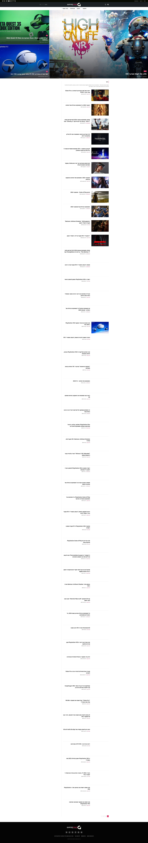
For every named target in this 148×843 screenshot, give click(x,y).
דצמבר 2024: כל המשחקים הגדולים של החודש (78, 105)
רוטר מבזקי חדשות (90, 836)
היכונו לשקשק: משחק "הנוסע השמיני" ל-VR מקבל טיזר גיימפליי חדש (77, 512)
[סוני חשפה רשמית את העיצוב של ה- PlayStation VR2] (100, 792)
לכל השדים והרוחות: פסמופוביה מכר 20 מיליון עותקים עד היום (78, 135)
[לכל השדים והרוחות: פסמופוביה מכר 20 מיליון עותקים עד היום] (100, 139)
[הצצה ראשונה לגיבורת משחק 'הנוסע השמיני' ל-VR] (100, 342)
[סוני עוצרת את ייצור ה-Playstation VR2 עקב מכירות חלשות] (100, 647)
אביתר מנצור (88, 428)
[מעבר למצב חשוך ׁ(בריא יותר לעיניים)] (105, 4)
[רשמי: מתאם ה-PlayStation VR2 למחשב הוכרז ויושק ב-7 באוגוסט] (100, 473)
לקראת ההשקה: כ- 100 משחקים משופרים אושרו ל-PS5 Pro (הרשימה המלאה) (76, 149)
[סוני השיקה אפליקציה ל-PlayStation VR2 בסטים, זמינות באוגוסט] (100, 356)
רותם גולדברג (88, 123)
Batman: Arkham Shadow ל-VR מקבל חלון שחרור (78, 440)
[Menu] (108, 4)
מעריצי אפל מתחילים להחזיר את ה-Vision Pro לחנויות (78, 672)
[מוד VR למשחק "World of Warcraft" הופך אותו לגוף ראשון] (100, 603)
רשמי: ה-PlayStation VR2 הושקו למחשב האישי (77, 279)
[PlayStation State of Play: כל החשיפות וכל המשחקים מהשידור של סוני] (100, 502)
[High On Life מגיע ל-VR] (98, 44)
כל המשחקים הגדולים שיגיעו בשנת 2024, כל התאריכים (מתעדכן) (78, 614)
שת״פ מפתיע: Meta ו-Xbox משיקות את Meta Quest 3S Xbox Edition (27, 39)
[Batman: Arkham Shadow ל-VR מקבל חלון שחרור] (100, 444)
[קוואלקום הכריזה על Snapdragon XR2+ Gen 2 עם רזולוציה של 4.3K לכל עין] (100, 690)
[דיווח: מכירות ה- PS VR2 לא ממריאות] (100, 748)
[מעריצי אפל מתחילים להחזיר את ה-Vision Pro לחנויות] (100, 676)
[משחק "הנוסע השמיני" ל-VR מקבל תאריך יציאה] (100, 269)
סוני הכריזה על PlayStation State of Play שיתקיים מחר (78, 541)
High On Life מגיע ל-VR (136, 74)
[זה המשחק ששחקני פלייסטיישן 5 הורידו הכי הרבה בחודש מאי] (100, 414)
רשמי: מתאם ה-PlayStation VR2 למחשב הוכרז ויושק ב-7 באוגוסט (77, 469)
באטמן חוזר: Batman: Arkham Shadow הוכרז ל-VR (77, 585)
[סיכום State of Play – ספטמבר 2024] (100, 197)
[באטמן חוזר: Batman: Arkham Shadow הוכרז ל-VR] (100, 589)
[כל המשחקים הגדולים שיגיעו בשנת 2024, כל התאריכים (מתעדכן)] (100, 618)
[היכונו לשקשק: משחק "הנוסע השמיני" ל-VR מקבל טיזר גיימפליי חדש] (100, 516)
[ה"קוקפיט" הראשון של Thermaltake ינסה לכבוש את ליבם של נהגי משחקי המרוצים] (100, 560)
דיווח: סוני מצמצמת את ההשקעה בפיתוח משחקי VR (77, 396)
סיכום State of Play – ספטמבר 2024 (80, 192)
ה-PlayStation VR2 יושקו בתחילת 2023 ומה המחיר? (78, 759)
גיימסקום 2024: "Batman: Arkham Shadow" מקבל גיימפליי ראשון (77, 222)
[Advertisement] (49, 89)
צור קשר (141, 1)
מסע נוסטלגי (145, 76)
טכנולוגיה (72, 8)
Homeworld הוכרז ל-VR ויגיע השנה (80, 628)
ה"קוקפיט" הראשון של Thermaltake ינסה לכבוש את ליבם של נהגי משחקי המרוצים (77, 556)
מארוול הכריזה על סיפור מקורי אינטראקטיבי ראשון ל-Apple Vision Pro (77, 570)
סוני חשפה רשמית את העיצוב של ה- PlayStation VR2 (77, 788)
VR (46, 35)
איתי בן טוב (46, 42)
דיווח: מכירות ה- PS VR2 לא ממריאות (80, 744)
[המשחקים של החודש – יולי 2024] (100, 385)
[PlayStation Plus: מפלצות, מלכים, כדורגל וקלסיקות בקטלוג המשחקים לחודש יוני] (100, 429)
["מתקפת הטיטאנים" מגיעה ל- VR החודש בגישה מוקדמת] (100, 371)
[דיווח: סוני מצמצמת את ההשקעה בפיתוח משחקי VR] (100, 400)
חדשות (84, 8)
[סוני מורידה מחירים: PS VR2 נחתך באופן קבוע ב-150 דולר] (24, 61)
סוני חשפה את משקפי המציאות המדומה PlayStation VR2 (79, 802)
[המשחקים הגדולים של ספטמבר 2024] (100, 211)
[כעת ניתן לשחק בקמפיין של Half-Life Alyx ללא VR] (100, 734)
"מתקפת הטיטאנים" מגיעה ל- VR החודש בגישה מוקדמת (77, 367)
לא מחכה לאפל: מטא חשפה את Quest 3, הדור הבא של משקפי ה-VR (76, 715)
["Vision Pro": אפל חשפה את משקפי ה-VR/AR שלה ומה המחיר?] (100, 705)
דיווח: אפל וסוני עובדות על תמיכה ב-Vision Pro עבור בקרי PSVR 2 (77, 91)
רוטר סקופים (83, 836)
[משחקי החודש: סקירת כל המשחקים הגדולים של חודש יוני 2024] (100, 487)
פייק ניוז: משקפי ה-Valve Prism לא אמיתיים (78, 657)
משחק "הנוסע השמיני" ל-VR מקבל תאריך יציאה (77, 265)
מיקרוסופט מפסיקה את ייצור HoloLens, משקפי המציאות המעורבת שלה (77, 164)
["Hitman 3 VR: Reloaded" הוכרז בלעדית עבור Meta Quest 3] (100, 458)
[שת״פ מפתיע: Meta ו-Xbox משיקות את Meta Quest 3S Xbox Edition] (24, 27)
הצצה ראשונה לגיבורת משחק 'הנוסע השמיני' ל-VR (76, 337)
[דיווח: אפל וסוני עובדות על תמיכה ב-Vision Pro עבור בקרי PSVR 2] (100, 95)
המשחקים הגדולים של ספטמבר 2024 (80, 207)
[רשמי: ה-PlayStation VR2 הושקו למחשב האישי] (100, 284)
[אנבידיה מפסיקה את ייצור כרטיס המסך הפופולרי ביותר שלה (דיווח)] (100, 298)
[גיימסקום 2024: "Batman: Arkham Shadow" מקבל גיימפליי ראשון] (100, 226)
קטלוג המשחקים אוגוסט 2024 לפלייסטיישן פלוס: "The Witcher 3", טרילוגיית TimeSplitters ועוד (77, 251)
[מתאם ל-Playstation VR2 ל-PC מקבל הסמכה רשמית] (100, 531)
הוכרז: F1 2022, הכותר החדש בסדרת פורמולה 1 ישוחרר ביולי (77, 773)
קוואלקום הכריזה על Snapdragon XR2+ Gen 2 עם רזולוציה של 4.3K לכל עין (77, 686)
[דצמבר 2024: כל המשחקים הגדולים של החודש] (100, 110)
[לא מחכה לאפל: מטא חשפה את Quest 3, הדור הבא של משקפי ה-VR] (100, 719)
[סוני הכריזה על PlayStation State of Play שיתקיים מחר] (100, 545)
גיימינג (78, 8)
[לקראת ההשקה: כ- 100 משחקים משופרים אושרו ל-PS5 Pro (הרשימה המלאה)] (100, 153)
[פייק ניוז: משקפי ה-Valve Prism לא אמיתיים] (100, 661)
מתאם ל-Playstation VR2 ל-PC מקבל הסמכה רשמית (78, 527)
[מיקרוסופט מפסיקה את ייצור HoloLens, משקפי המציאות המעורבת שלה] (100, 168)
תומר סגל (88, 224)
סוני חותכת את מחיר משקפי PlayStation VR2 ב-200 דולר (78, 323)
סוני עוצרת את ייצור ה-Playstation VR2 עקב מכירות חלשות (78, 643)
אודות (145, 1)
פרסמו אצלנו (136, 1)
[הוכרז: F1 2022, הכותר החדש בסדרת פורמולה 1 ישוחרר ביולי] (100, 777)
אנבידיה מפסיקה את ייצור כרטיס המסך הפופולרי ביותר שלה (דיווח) (77, 294)
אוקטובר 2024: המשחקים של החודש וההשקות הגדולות (78, 178)
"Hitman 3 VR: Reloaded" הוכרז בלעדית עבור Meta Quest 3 (77, 454)
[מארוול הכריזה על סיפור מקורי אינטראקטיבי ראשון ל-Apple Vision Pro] (100, 574)
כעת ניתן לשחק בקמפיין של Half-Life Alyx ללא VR (76, 729)
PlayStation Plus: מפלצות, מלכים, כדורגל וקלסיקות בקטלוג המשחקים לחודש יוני (79, 425)
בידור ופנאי (65, 8)
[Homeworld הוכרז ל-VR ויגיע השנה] (100, 632)
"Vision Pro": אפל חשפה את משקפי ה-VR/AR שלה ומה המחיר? (78, 701)
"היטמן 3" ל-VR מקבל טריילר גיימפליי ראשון (78, 236)
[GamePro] (74, 4)
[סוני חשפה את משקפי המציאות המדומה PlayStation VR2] (100, 806)
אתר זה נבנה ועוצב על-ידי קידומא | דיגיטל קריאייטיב (63, 836)
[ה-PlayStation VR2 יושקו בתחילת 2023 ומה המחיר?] (100, 763)
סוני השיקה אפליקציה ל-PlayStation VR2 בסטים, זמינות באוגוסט (77, 352)
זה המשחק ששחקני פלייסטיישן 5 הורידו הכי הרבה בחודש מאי (77, 410)
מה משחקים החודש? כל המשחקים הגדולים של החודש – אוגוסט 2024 (78, 309)
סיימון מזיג (88, 166)
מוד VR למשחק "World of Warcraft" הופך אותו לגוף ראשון (77, 599)
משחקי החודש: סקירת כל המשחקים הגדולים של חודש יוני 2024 (77, 483)
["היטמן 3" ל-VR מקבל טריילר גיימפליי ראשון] (100, 240)
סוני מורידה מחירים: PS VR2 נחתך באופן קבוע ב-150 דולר (29, 74)
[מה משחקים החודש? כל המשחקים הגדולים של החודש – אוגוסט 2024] (100, 313)
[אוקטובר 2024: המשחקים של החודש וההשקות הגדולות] (100, 182)
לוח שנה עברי (77, 836)
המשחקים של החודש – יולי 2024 (81, 381)
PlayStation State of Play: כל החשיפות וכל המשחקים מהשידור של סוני (78, 498)
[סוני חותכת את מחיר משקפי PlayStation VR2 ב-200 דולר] (100, 327)
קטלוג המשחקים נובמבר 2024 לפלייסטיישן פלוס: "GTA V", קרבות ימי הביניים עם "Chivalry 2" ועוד (77, 120)
